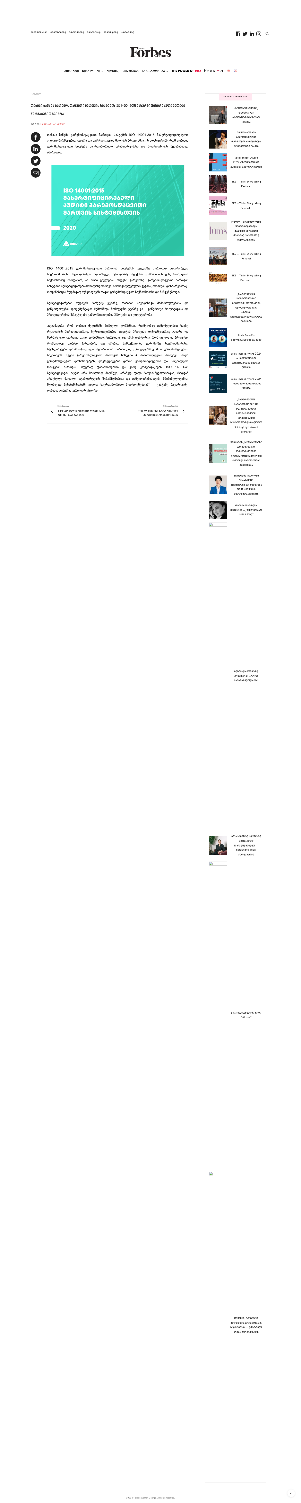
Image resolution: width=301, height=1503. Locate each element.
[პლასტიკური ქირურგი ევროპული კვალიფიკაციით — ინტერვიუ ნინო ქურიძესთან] (219, 845)
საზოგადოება (153, 71)
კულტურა (131, 71)
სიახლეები (91, 71)
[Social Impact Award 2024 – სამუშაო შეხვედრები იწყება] (219, 383)
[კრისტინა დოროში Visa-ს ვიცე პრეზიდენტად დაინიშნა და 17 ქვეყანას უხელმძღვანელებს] (219, 484)
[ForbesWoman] (150, 52)
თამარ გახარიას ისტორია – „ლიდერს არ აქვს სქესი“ (246, 510)
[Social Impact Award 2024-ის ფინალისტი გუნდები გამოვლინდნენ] (219, 162)
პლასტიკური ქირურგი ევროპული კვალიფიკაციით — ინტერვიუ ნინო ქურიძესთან (246, 846)
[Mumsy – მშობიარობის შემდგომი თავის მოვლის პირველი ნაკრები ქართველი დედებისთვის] (219, 231)
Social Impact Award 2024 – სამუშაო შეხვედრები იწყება (246, 383)
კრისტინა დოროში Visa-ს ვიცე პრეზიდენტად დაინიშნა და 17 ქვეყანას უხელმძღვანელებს (246, 485)
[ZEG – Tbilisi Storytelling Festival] (219, 184)
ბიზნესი (113, 71)
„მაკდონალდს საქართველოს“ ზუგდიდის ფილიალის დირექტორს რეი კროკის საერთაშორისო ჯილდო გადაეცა (246, 308)
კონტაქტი (127, 32)
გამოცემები (58, 32)
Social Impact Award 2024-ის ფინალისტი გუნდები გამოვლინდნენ (246, 162)
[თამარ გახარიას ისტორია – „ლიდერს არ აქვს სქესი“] (219, 510)
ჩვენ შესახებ (39, 32)
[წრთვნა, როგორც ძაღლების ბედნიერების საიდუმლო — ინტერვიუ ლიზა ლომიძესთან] (219, 1325)
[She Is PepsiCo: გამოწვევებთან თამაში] (219, 337)
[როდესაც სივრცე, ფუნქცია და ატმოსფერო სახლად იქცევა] (219, 115)
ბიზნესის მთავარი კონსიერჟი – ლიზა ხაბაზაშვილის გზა (246, 676)
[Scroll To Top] (291, 1493)
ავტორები (94, 32)
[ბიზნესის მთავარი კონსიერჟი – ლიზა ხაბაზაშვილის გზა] (219, 676)
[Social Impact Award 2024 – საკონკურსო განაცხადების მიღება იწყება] (219, 360)
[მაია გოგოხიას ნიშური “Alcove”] (219, 1015)
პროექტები (76, 32)
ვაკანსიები (111, 32)
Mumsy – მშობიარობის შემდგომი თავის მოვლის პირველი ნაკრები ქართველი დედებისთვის (246, 231)
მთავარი (71, 71)
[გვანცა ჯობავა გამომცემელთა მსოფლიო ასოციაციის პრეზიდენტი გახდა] (219, 139)
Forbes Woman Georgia (53, 124)
